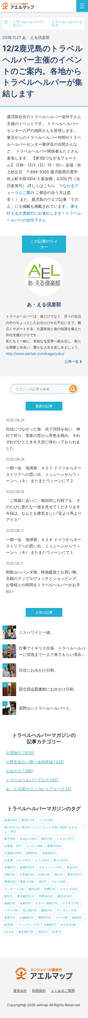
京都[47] (10, 867)
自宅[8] (9, 924)
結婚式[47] (27, 867)
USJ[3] (9, 932)
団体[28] (9, 881)
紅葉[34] (44, 874)
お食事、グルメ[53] (17, 860)
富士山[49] (61, 860)
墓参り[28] (27, 881)
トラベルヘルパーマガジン (27, 23)
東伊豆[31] (74, 874)
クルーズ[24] (68, 889)
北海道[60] (49, 853)
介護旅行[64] (13, 853)
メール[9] (61, 917)
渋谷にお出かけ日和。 (38, 670)
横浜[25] (34, 889)
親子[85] (9, 839)
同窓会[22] (46, 896)
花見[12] (9, 917)
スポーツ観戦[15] (46, 903)
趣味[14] (46, 910)
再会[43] (72, 867)
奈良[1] (56, 932)
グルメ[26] (58, 881)
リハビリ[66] (34, 846)
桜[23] (8, 896)
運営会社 (20, 990)
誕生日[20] (64, 896)
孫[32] (58, 874)
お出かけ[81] (28, 839)
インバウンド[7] (28, 924)
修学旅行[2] (26, 932)
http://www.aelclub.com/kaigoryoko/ (35, 353)
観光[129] (28, 820)
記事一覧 (72, 361)
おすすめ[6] (68, 924)
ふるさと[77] (65, 839)
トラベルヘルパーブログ (67, 23)
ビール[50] (42, 860)
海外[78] (46, 839)
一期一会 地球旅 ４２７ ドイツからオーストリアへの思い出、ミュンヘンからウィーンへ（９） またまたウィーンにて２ (43, 474)
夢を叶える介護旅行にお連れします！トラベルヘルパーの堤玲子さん (44, 213)
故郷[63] (31, 853)
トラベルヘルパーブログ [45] (32, 779)
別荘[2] (43, 932)
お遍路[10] (27, 917)
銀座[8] (77, 917)
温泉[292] (10, 820)
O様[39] (9, 874)
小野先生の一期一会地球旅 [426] (35, 761)
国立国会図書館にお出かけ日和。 (48, 689)
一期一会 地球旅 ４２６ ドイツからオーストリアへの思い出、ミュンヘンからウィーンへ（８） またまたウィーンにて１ (43, 546)
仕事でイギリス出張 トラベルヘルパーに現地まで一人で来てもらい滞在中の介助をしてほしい (52, 652)
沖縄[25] (49, 889)
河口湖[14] (29, 910)
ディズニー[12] (67, 910)
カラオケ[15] (70, 903)
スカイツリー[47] (50, 867)
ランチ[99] (46, 820)
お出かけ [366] (19, 770)
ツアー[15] (11, 910)
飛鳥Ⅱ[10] (44, 917)
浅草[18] (25, 903)
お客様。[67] (12, 846)
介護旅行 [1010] (20, 752)
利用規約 (39, 990)
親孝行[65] (54, 846)
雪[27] (42, 881)
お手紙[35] (26, 874)
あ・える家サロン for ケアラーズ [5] (38, 788)
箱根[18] (9, 903)
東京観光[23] (25, 896)
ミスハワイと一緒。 (36, 632)
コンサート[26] (14, 889)
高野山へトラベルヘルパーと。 (46, 708)
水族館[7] (50, 924)
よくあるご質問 (63, 990)
